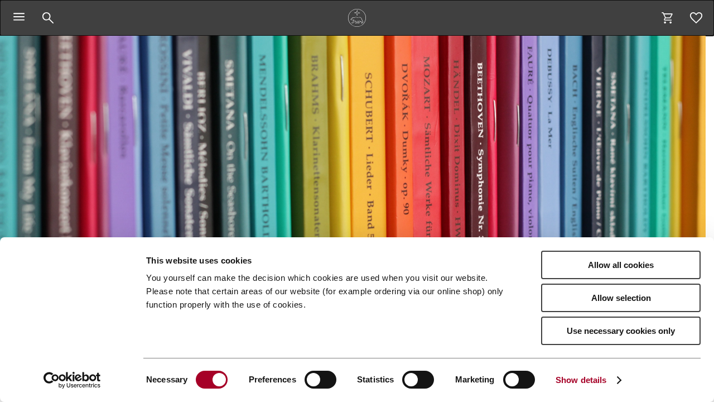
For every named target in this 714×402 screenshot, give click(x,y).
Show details (581, 380)
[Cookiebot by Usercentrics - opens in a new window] (72, 380)
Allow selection (621, 298)
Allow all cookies (621, 265)
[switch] (320, 380)
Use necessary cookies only (621, 331)
